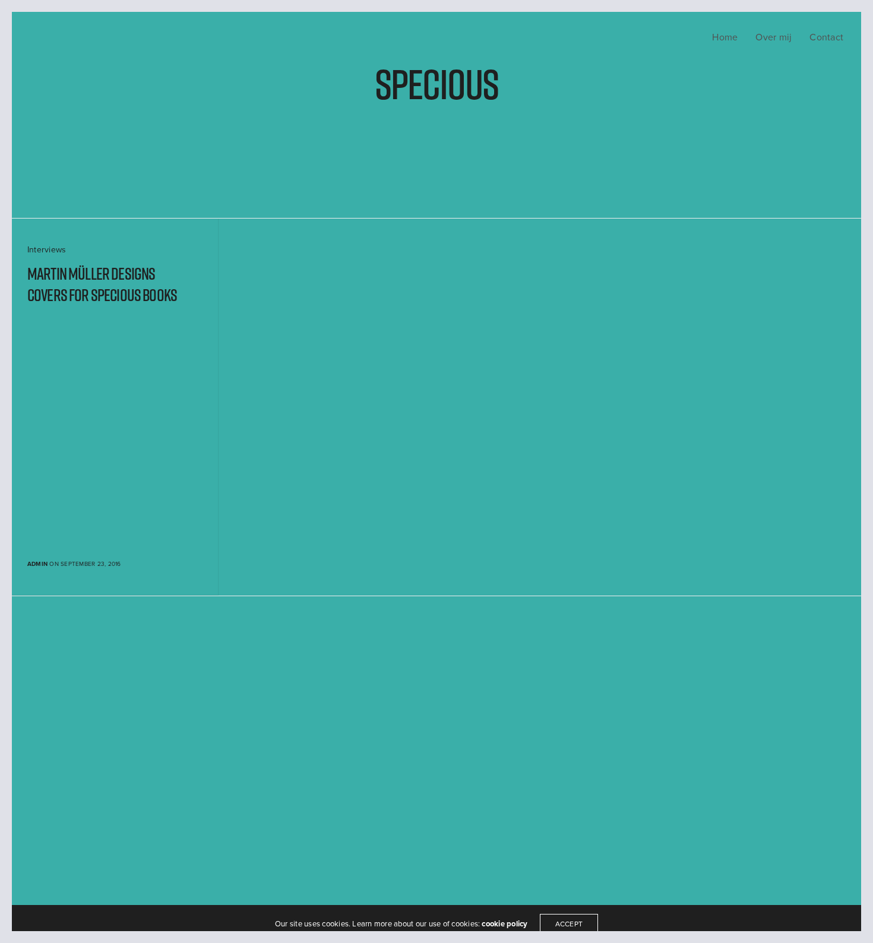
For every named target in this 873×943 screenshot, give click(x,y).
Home (725, 37)
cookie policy (504, 924)
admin (37, 564)
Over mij (773, 37)
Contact (826, 37)
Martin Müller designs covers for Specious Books (102, 284)
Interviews (46, 250)
